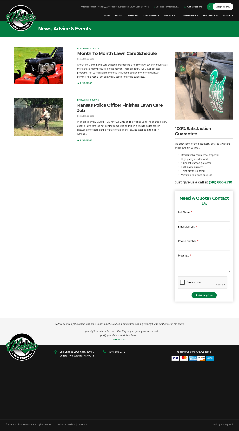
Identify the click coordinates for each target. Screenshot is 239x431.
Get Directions (194, 6)
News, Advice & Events (88, 48)
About (118, 15)
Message (184, 255)
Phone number (188, 241)
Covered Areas (187, 15)
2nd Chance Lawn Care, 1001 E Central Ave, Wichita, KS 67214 (77, 353)
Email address (187, 226)
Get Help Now (205, 295)
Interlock (83, 424)
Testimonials (151, 15)
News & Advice (211, 15)
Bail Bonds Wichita (66, 424)
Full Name (185, 212)
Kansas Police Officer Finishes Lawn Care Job (120, 107)
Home (107, 15)
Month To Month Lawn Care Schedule (117, 53)
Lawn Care (133, 15)
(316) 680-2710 (220, 182)
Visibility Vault (227, 424)
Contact (228, 15)
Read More (86, 83)
